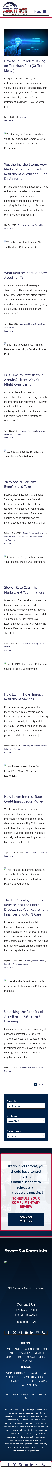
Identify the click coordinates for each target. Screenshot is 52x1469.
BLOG (19, 1356)
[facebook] (8, 1464)
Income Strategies (32, 1377)
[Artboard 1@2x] (15, 3)
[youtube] (26, 1464)
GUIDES (9, 1356)
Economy (22, 225)
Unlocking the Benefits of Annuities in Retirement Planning (23, 1016)
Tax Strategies (31, 536)
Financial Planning (36, 324)
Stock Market (40, 225)
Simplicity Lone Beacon (34, 1288)
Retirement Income (39, 745)
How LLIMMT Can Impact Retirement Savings (23, 696)
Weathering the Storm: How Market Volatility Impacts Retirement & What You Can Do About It (25, 171)
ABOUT (18, 1349)
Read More (8, 120)
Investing (22, 117)
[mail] (37, 1464)
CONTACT (27, 1360)
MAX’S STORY (23, 1352)
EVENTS (37, 1352)
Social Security (18, 536)
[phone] (43, 1464)
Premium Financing (36, 1380)
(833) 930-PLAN (26, 1322)
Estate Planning (28, 1384)
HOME (8, 1349)
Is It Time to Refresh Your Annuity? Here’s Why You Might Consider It (23, 380)
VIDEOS (42, 1356)
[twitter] (14, 1464)
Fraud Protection (30, 533)
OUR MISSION (32, 1349)
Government (9, 327)
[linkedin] (31, 1464)
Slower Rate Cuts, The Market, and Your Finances (24, 589)
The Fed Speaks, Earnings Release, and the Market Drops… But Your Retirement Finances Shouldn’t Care (26, 907)
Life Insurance (14, 1380)
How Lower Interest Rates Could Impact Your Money (24, 798)
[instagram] (20, 1464)
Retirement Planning (12, 434)
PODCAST (30, 1356)
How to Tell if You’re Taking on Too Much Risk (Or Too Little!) (24, 66)
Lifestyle (7, 536)
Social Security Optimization (22, 1373)
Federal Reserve (31, 852)
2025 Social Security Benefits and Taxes (20, 484)
